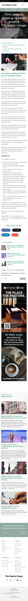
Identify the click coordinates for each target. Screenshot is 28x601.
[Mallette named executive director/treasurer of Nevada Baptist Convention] (3, 255)
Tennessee (6, 51)
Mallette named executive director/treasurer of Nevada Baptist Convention (16, 255)
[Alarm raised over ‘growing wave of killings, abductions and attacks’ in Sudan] (3, 247)
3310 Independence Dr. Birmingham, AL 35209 (14, 590)
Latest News (21, 8)
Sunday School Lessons (11, 10)
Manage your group (18, 568)
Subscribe (16, 560)
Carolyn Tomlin (7, 45)
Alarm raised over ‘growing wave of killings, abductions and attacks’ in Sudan (15, 247)
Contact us (4, 551)
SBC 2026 (6, 8)
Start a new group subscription (20, 567)
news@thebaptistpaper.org (14, 597)
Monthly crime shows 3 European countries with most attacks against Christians (16, 263)
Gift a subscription (18, 563)
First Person (10, 49)
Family (5, 49)
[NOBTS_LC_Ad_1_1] (14, 307)
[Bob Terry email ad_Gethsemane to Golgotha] (14, 356)
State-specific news (18, 545)
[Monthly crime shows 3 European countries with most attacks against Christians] (3, 263)
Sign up (23, 278)
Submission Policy (5, 566)
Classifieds (20, 10)
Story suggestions (5, 560)
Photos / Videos (5, 563)
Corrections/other (5, 564)
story (14, 216)
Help (11, 593)
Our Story (3, 543)
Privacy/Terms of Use (6, 593)
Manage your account (19, 570)
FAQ (14, 593)
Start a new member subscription (18, 565)
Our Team (3, 545)
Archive (16, 546)
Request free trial (18, 571)
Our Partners (4, 546)
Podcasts (16, 552)
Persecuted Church (18, 551)
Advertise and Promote (6, 548)
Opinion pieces (17, 548)
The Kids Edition (13, 8)
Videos (16, 554)
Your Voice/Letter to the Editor (7, 561)
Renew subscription (18, 561)
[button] (26, 5)
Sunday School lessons (19, 549)
